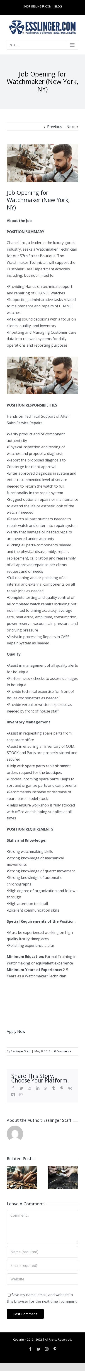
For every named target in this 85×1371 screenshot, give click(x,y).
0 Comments (62, 1051)
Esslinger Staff (21, 1051)
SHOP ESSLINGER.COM (37, 6)
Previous (54, 126)
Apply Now (16, 1031)
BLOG (58, 6)
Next (70, 126)
